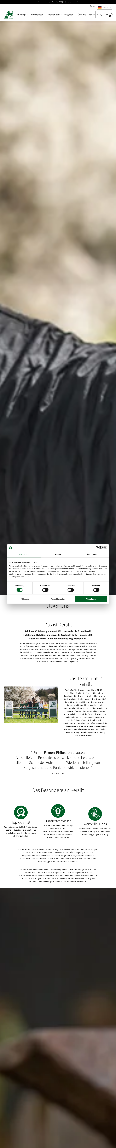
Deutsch (105, 7)
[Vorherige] (38, 2)
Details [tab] (58, 554)
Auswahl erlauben (58, 599)
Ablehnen (25, 599)
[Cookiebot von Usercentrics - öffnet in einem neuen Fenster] (97, 547)
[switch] (45, 590)
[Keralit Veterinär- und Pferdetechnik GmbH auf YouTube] (94, 6)
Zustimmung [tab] (24, 554)
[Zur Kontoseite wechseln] (106, 14)
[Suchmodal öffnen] (101, 14)
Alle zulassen (91, 599)
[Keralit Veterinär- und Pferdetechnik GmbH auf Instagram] (91, 6)
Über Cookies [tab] (92, 554)
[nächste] (77, 2)
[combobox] (104, 7)
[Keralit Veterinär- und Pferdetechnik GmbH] (9, 14)
